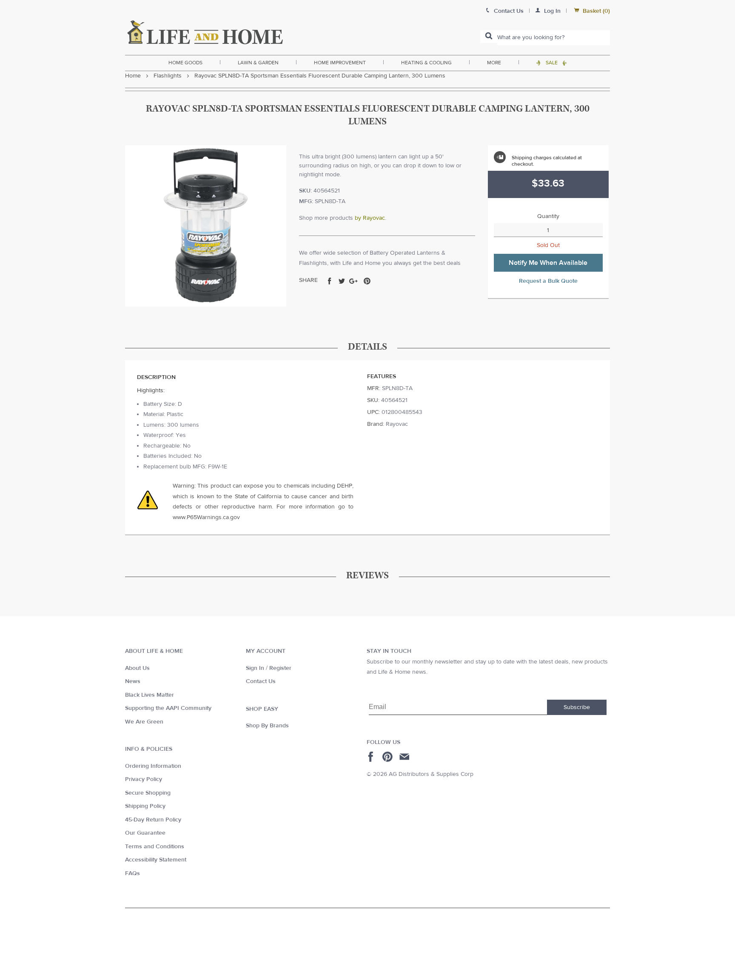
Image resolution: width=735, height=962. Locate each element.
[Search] (488, 36)
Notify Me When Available (548, 262)
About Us (137, 668)
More (494, 62)
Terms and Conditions (154, 846)
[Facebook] (372, 757)
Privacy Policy (143, 779)
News (132, 681)
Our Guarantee (145, 833)
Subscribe (577, 707)
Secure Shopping (148, 793)
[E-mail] (405, 757)
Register (280, 668)
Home (133, 76)
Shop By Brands (267, 725)
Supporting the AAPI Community (168, 708)
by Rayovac (370, 218)
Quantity (548, 216)
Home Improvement (340, 62)
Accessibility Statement (155, 860)
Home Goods (185, 62)
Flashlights (168, 76)
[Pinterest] (389, 757)
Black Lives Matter (149, 695)
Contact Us (261, 681)
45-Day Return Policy (153, 820)
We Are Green (144, 722)
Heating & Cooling (426, 62)
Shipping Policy (145, 806)
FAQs (132, 873)
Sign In (255, 668)
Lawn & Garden (258, 62)
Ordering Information (153, 766)
